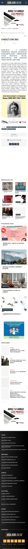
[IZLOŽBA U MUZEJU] (7, 186)
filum (8, 127)
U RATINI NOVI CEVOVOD (6, 486)
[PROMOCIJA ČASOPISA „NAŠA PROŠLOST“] (20, 211)
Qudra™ (21, 548)
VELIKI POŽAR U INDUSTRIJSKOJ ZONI (9, 462)
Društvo (5, 286)
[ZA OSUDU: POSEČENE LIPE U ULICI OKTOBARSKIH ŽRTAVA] (5, 361)
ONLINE (15, 548)
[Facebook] (10, 144)
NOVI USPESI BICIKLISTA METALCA (8, 519)
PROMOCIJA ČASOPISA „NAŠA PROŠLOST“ (20, 217)
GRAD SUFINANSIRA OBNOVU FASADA (9, 483)
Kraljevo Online (15, 140)
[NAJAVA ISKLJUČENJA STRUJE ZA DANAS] (5, 382)
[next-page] (4, 402)
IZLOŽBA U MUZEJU (7, 191)
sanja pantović (11, 129)
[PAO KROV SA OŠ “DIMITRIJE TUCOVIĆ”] (5, 372)
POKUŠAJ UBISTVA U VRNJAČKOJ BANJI (9, 465)
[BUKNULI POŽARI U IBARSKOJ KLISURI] (14, 257)
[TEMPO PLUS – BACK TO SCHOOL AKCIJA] (14, 233)
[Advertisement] (14, 45)
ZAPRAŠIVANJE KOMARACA (12, 314)
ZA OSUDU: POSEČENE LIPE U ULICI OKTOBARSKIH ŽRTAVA (18, 361)
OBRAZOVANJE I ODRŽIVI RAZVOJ (8, 437)
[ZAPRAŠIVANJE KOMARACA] (14, 304)
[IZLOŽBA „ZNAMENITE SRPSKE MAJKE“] (7, 199)
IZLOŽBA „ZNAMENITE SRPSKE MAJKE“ (9, 499)
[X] (15, 144)
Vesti (11, 358)
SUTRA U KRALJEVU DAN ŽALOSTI (8, 443)
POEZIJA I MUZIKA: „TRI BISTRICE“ (8, 504)
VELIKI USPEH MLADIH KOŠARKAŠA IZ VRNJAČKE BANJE (13, 522)
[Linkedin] (12, 541)
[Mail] (15, 541)
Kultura (9, 28)
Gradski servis (7, 309)
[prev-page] (2, 402)
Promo (5, 239)
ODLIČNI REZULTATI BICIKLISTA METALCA (10, 511)
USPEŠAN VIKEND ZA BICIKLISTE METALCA (10, 517)
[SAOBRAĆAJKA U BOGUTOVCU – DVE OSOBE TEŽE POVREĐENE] (5, 350)
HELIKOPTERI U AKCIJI (6, 440)
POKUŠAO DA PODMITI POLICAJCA (8, 459)
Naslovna (3, 28)
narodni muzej (21, 127)
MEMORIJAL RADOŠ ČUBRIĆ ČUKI (8, 514)
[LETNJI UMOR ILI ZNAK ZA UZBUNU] (14, 280)
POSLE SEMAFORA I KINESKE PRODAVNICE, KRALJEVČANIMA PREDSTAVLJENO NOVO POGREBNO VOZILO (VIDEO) (18, 395)
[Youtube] (18, 144)
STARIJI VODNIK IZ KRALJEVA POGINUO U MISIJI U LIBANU (13, 449)
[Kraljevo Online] (14, 2)
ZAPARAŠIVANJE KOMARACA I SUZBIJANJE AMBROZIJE (12, 480)
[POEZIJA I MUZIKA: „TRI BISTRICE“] (7, 211)
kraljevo (14, 127)
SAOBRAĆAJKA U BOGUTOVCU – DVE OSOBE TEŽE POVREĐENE (17, 351)
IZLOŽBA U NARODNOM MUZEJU (8, 496)
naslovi (4, 129)
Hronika (5, 262)
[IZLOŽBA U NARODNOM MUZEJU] (20, 186)
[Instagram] (13, 144)
